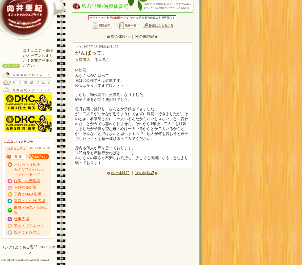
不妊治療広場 (25, 188)
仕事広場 (21, 219)
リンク (6, 247)
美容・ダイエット (29, 226)
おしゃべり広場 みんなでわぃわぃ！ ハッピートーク (31, 169)
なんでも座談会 (27, 232)
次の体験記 (144, 37)
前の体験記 (120, 37)
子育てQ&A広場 (27, 194)
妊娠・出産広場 (27, 181)
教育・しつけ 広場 (29, 201)
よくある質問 (26, 247)
